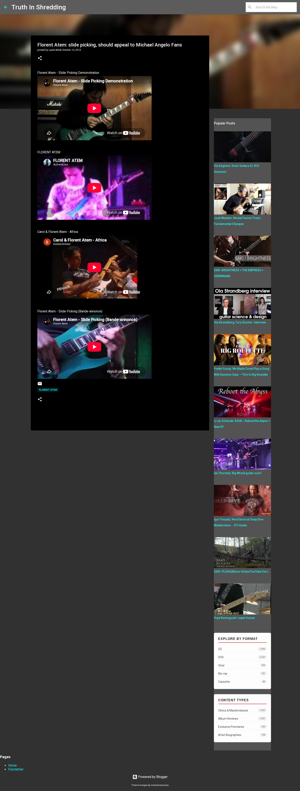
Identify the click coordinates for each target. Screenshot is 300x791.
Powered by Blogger (152, 777)
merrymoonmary (160, 785)
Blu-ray (241, 673)
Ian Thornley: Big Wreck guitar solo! (237, 473)
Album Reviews (241, 718)
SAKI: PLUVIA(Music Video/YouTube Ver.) (241, 571)
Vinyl (241, 665)
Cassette (241, 681)
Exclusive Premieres (241, 726)
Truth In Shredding (38, 7)
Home (12, 765)
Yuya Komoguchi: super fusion (234, 618)
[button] (39, 58)
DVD (241, 657)
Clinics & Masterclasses (241, 710)
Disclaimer (15, 769)
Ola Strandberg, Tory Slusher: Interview (240, 322)
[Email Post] (39, 385)
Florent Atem (48, 389)
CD (241, 649)
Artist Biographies (241, 735)
